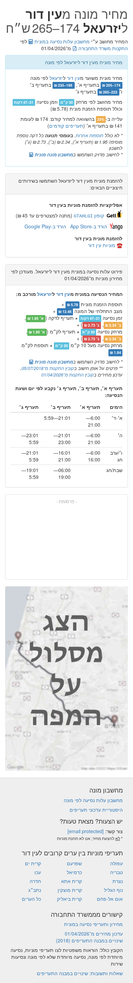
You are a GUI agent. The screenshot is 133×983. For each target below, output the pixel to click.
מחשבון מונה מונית (53, 154)
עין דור (73, 77)
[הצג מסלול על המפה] (66, 678)
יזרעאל (56, 77)
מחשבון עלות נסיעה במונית (61, 41)
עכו (37, 872)
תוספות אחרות (89, 135)
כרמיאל (74, 872)
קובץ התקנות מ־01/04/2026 (67, 374)
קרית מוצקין (70, 889)
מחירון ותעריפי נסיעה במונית (93, 924)
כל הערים (31, 898)
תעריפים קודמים (66, 125)
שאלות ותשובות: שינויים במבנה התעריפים (80, 973)
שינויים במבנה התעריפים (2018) (89, 940)
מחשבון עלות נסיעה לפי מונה (93, 800)
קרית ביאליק (69, 898)
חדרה (35, 881)
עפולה (116, 863)
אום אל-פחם (110, 898)
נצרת (118, 881)
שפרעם (74, 863)
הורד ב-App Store (88, 226)
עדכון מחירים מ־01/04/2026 (94, 933)
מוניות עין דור (101, 245)
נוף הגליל (113, 889)
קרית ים (33, 863)
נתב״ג (34, 889)
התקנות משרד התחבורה (102, 48)
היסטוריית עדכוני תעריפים (96, 809)
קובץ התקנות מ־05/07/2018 (47, 368)
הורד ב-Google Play (45, 226)
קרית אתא (71, 881)
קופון (89, 215)
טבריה (116, 872)
